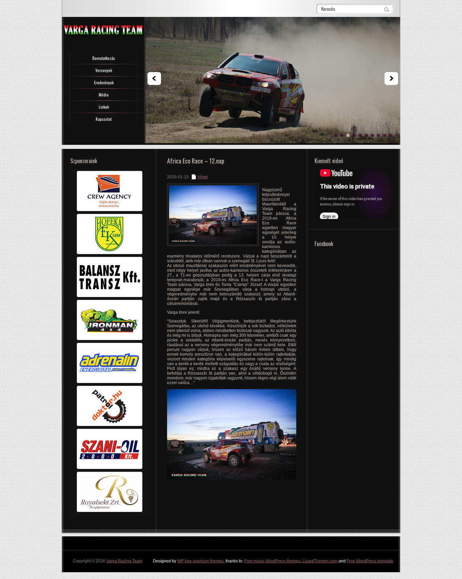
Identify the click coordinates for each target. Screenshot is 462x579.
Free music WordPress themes (272, 561)
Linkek (104, 107)
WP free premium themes (200, 561)
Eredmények (104, 82)
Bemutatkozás (103, 58)
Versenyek (103, 70)
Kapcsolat (104, 119)
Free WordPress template (370, 561)
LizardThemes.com (320, 561)
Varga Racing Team (124, 561)
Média (104, 94)
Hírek (203, 177)
